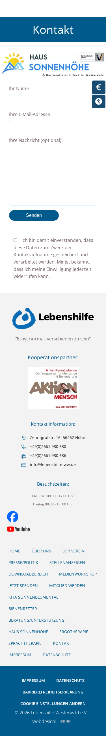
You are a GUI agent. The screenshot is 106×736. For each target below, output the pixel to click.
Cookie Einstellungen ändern (53, 703)
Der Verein (73, 551)
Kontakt (62, 643)
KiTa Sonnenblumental (33, 597)
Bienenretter (22, 608)
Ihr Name (19, 88)
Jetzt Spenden (23, 585)
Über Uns (41, 551)
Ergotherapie (73, 631)
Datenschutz (57, 654)
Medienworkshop (78, 574)
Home (14, 551)
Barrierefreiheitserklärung (53, 692)
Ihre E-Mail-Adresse (29, 114)
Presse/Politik (23, 562)
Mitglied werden (67, 585)
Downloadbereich (28, 574)
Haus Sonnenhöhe (28, 631)
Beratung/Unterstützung (36, 620)
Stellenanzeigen (67, 562)
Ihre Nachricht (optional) (35, 140)
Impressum (19, 654)
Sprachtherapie (25, 643)
